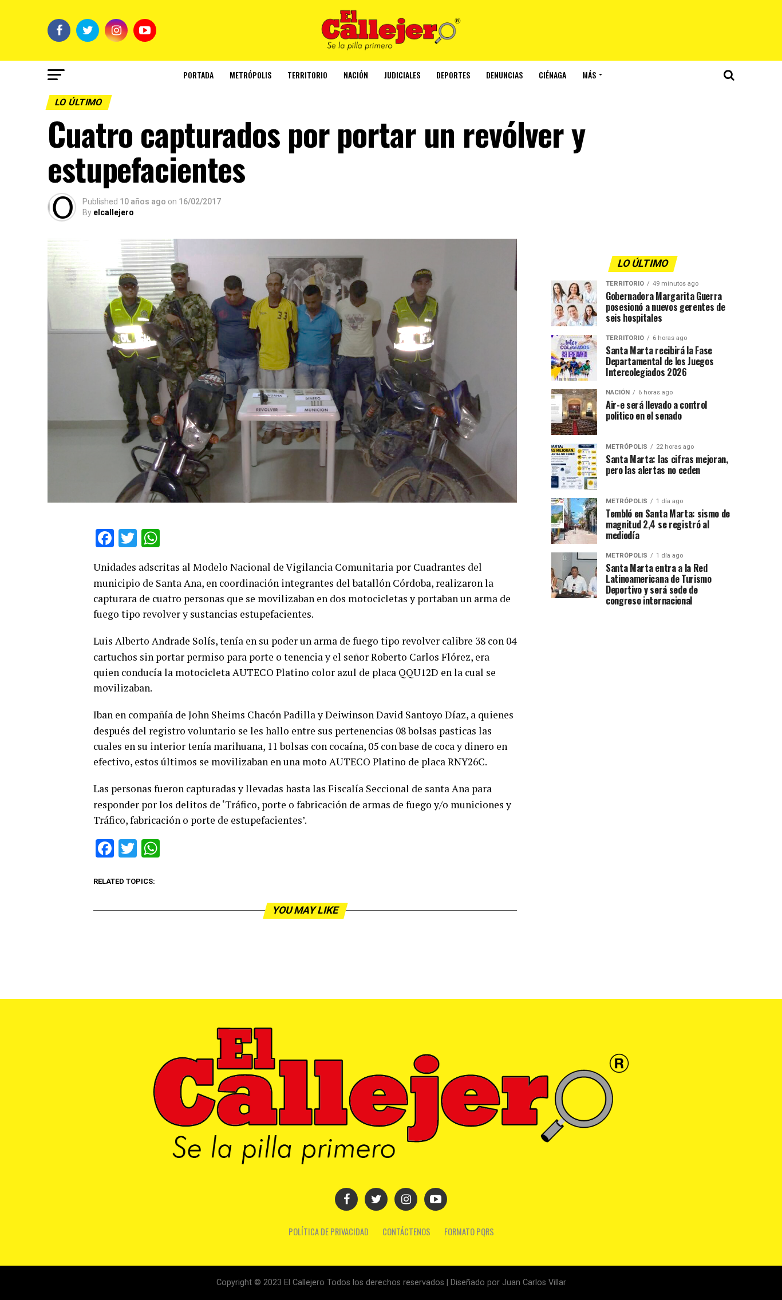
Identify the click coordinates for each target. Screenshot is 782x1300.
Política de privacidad (329, 1232)
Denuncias (504, 75)
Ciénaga (552, 75)
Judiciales (402, 75)
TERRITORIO (307, 75)
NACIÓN (355, 75)
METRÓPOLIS (250, 75)
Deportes (453, 75)
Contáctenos (406, 1232)
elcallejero (113, 212)
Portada (198, 75)
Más (589, 75)
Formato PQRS (469, 1232)
